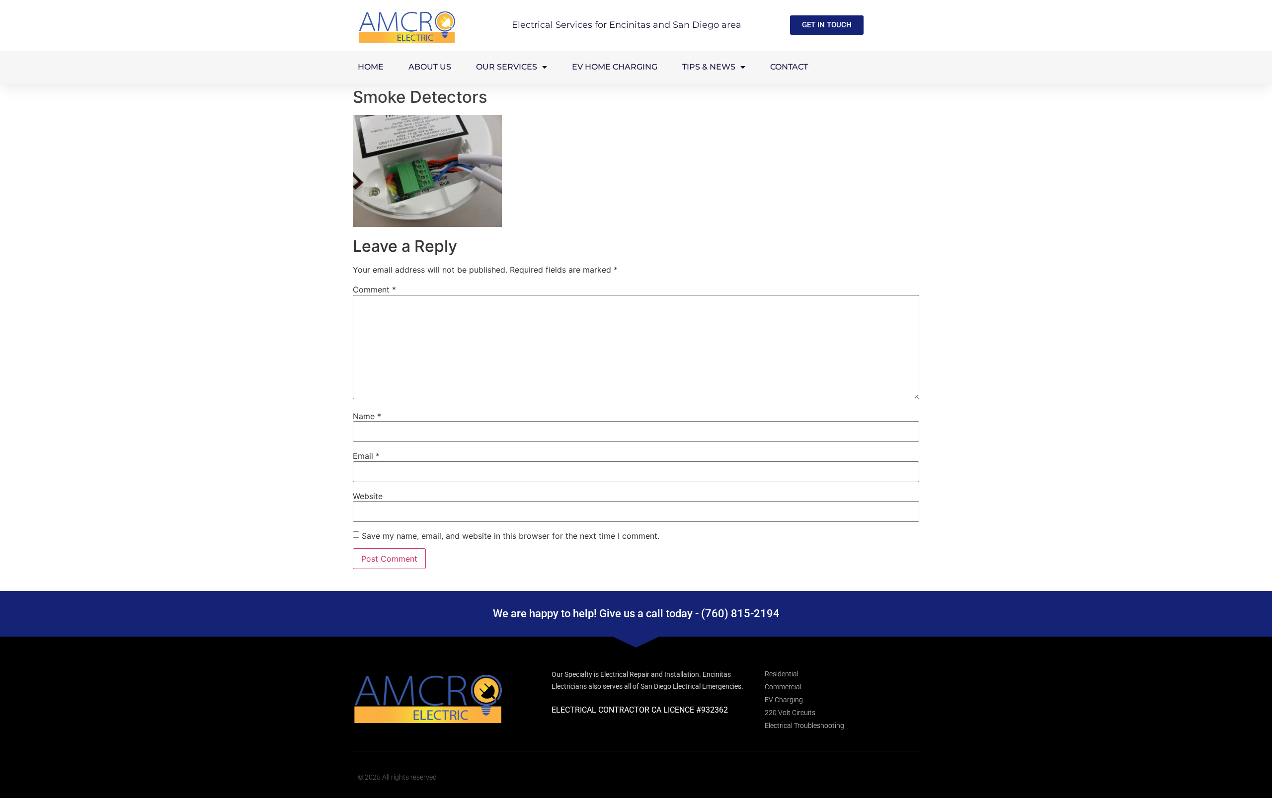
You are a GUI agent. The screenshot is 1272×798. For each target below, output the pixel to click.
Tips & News (708, 67)
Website (368, 496)
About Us (429, 67)
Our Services (506, 67)
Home (371, 67)
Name (367, 416)
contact (789, 67)
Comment (374, 289)
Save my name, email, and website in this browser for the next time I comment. (510, 536)
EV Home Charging (614, 67)
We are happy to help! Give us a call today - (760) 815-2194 (636, 613)
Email (366, 456)
